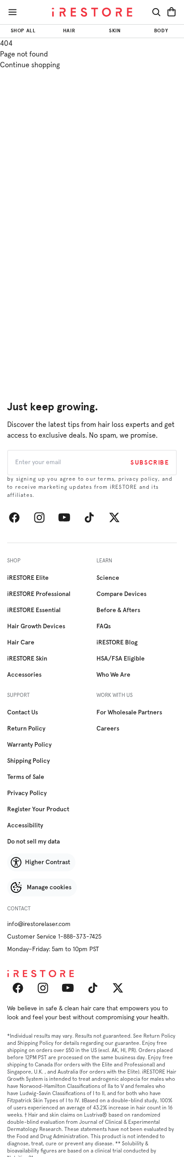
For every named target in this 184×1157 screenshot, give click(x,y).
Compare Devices (121, 594)
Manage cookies (49, 887)
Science (107, 578)
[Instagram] (39, 517)
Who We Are (113, 675)
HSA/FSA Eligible (120, 659)
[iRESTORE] (92, 12)
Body (161, 31)
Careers (107, 729)
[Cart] (171, 12)
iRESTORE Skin (27, 659)
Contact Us (22, 712)
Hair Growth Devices (36, 626)
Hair (69, 31)
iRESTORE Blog (117, 642)
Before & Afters (118, 610)
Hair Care (20, 642)
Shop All (23, 31)
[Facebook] (14, 517)
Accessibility (25, 825)
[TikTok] (89, 517)
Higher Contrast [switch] (47, 862)
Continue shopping (30, 65)
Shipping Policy (28, 761)
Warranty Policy (29, 745)
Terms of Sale (25, 777)
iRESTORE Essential (34, 610)
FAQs (103, 626)
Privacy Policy (27, 793)
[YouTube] (64, 517)
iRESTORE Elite (28, 578)
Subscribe (149, 462)
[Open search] (156, 12)
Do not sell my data (33, 842)
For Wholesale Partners (129, 712)
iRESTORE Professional (39, 594)
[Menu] (12, 12)
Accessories (24, 675)
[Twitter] (114, 517)
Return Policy (26, 729)
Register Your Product (38, 809)
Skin (115, 31)
